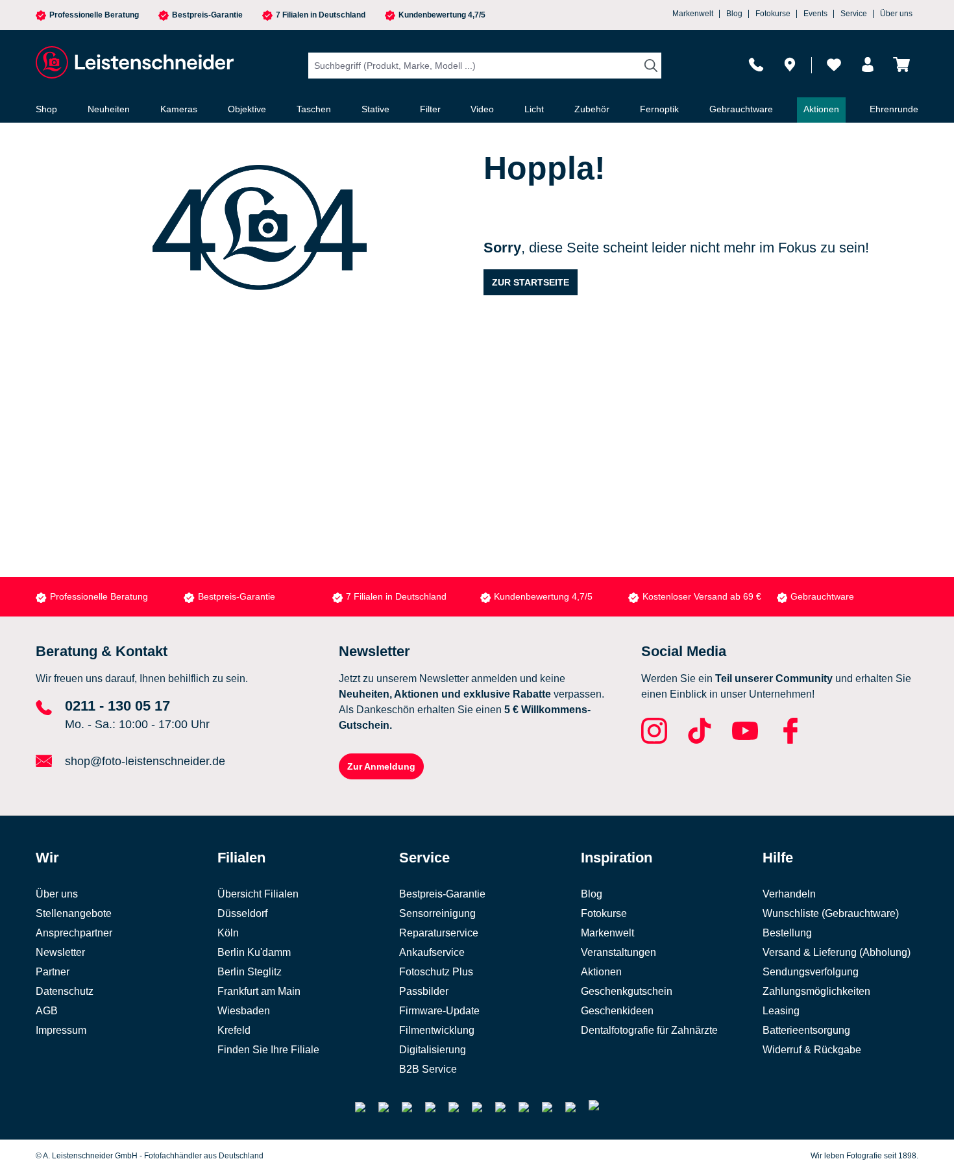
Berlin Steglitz (249, 971)
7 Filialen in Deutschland (320, 15)
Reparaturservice (438, 932)
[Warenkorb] (901, 64)
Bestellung (787, 932)
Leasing (781, 1010)
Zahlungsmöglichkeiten (816, 991)
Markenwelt (692, 13)
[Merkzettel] (834, 64)
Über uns (896, 13)
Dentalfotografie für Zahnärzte (649, 1030)
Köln (228, 932)
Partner (52, 971)
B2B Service (428, 1069)
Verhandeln (789, 893)
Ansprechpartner (74, 932)
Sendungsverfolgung (811, 971)
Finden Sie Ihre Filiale (268, 1049)
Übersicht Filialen (258, 893)
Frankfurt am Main (258, 991)
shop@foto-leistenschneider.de (145, 761)
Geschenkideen (617, 1010)
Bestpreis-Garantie (207, 15)
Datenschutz (64, 991)
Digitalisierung (432, 1049)
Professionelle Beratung (94, 15)
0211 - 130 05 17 (117, 706)
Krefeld (234, 1030)
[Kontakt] (756, 64)
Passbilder (423, 991)
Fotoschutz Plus (436, 971)
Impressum (61, 1030)
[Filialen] (790, 64)
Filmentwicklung (436, 1030)
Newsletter (60, 952)
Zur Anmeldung (381, 766)
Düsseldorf (242, 913)
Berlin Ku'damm (254, 952)
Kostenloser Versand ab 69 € (701, 596)
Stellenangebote (74, 913)
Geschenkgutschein (626, 991)
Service (853, 13)
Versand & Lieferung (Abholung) (837, 952)
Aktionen (601, 971)
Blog (734, 13)
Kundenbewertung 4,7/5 (441, 15)
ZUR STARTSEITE (530, 282)
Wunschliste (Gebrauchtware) (831, 913)
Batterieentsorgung (806, 1030)
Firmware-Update (439, 1010)
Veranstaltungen (618, 952)
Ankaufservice (432, 952)
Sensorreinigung (437, 913)
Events (815, 13)
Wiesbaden (243, 1010)
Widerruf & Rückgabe (812, 1049)
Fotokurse (772, 13)
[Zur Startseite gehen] (133, 62)
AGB (47, 1010)
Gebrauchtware (822, 596)
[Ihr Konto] (868, 64)
